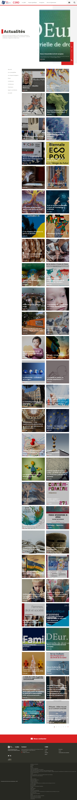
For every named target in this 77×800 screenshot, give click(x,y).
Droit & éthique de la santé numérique (36, 775)
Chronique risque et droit (34, 772)
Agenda (46, 754)
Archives (31, 767)
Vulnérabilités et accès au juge (33, 136)
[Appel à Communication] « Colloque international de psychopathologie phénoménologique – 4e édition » (32, 715)
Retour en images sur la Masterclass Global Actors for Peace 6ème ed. (33, 158)
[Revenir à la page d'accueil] (10, 4)
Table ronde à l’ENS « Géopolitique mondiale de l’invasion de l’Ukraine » (55, 280)
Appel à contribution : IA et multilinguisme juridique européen (56, 134)
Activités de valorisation (34, 764)
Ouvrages (31, 787)
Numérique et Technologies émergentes (36, 786)
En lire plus (42, 59)
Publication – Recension (55, 525)
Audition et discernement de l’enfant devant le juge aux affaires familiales (32, 596)
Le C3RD (46, 749)
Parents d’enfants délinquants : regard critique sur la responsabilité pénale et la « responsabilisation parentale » (33, 642)
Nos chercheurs (32, 785)
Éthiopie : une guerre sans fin (57, 355)
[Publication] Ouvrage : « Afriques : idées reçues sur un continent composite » (57, 717)
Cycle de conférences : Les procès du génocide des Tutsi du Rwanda (41, 774)
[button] (71, 43)
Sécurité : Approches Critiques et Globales (37, 795)
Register (31, 794)
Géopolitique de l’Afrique (55, 233)
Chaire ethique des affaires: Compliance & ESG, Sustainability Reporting (41, 770)
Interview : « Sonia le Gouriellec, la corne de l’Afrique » (54, 329)
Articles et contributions (34, 768)
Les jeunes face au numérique (33, 185)
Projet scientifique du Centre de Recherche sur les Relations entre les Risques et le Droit (44, 791)
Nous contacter (40, 739)
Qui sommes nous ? (33, 792)
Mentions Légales (33, 784)
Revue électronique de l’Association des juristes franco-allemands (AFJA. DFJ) (33, 669)
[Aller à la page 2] (68, 727)
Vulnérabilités (32, 798)
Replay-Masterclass (29, 525)
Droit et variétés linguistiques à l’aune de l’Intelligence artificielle (57, 207)
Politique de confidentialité (34, 790)
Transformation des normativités (64, 752)
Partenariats (60, 749)
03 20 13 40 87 (24, 751)
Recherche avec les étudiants (35, 793)
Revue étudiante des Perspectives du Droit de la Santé (56, 669)
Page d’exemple (32, 788)
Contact (31, 773)
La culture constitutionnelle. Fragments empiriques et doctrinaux (32, 256)
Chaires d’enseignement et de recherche (36, 769)
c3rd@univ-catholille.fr (26, 752)
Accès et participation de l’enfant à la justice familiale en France (32, 353)
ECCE (31, 776)
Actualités (46, 752)
